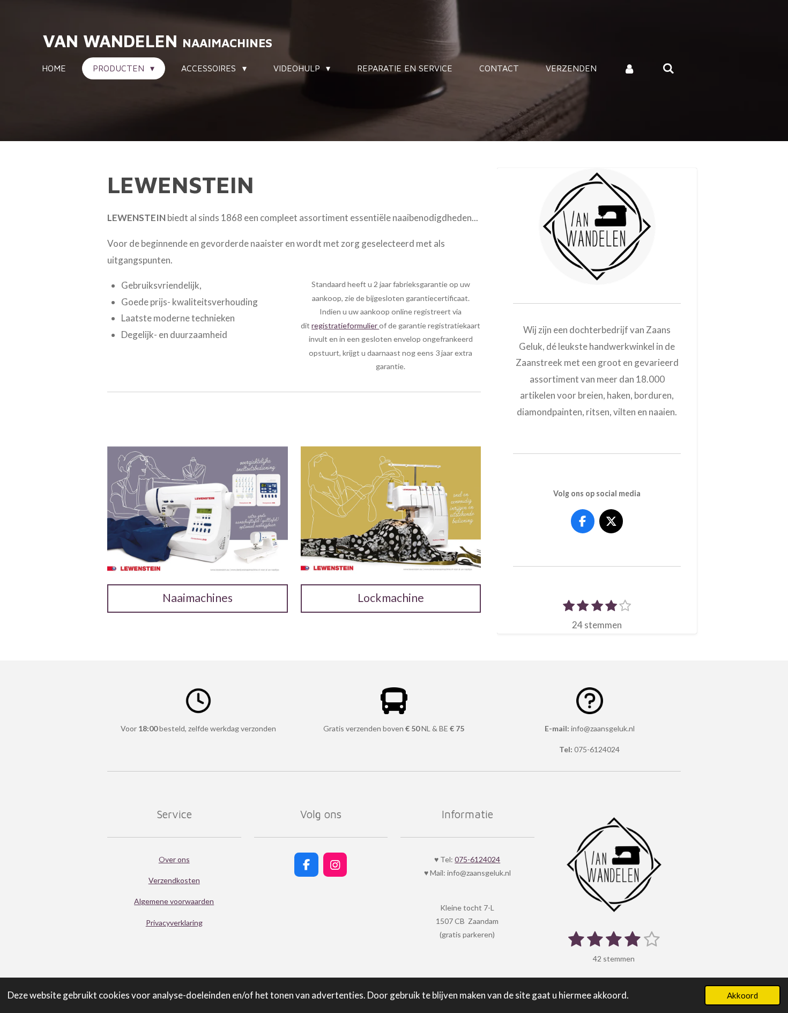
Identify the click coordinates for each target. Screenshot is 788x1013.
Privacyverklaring (174, 922)
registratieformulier (345, 325)
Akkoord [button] (742, 995)
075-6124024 (477, 859)
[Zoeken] (668, 68)
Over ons (174, 859)
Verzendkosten (174, 880)
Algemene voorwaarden (174, 901)
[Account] (629, 68)
